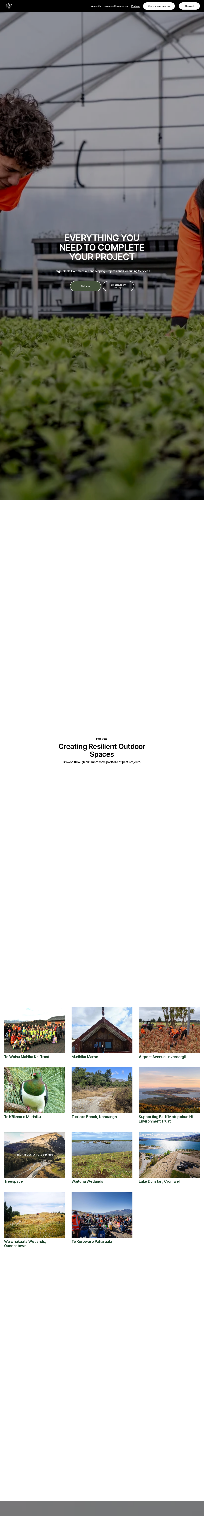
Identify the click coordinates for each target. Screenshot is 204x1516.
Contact (189, 6)
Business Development (116, 6)
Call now (85, 286)
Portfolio (135, 6)
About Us (96, 6)
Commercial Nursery (159, 6)
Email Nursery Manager (118, 286)
